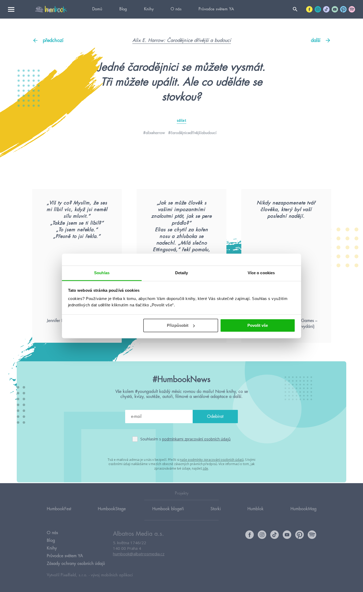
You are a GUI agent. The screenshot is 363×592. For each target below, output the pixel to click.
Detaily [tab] (181, 273)
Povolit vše (257, 325)
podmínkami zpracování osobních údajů (196, 438)
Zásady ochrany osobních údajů (76, 563)
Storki (215, 509)
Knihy (149, 9)
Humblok (255, 509)
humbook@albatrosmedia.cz (138, 553)
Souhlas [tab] (101, 273)
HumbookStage (112, 509)
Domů (97, 9)
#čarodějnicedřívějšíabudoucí (192, 133)
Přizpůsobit (177, 325)
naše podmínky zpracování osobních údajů (211, 459)
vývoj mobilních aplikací (112, 575)
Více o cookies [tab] (261, 273)
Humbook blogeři (168, 509)
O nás (176, 9)
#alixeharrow (154, 133)
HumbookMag (303, 509)
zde (205, 468)
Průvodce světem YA (216, 9)
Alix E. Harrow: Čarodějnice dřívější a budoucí (181, 40)
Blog (123, 9)
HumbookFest (59, 509)
